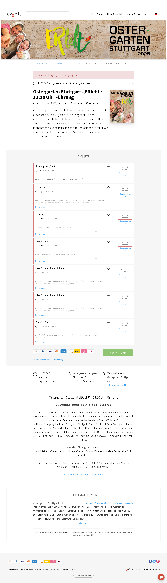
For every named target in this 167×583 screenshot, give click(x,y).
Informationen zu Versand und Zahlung (48, 360)
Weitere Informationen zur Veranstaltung (83, 474)
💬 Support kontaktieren (83, 575)
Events (47, 63)
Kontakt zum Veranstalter (123, 503)
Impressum (12, 569)
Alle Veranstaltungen (103, 503)
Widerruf (39, 569)
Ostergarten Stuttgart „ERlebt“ (66, 63)
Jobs (46, 569)
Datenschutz (28, 569)
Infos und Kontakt (115, 385)
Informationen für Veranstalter (63, 569)
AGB (20, 569)
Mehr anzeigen (40, 207)
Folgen (90, 503)
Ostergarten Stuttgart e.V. (48, 503)
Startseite (36, 63)
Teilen (132, 83)
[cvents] (15, 14)
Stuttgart (88, 381)
